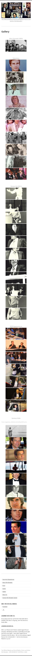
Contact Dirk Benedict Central (9, 598)
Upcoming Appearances (8, 579)
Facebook (4, 606)
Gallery (4, 591)
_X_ (3, 609)
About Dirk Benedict (7, 582)
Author (4, 588)
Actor (3, 585)
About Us (4, 594)
